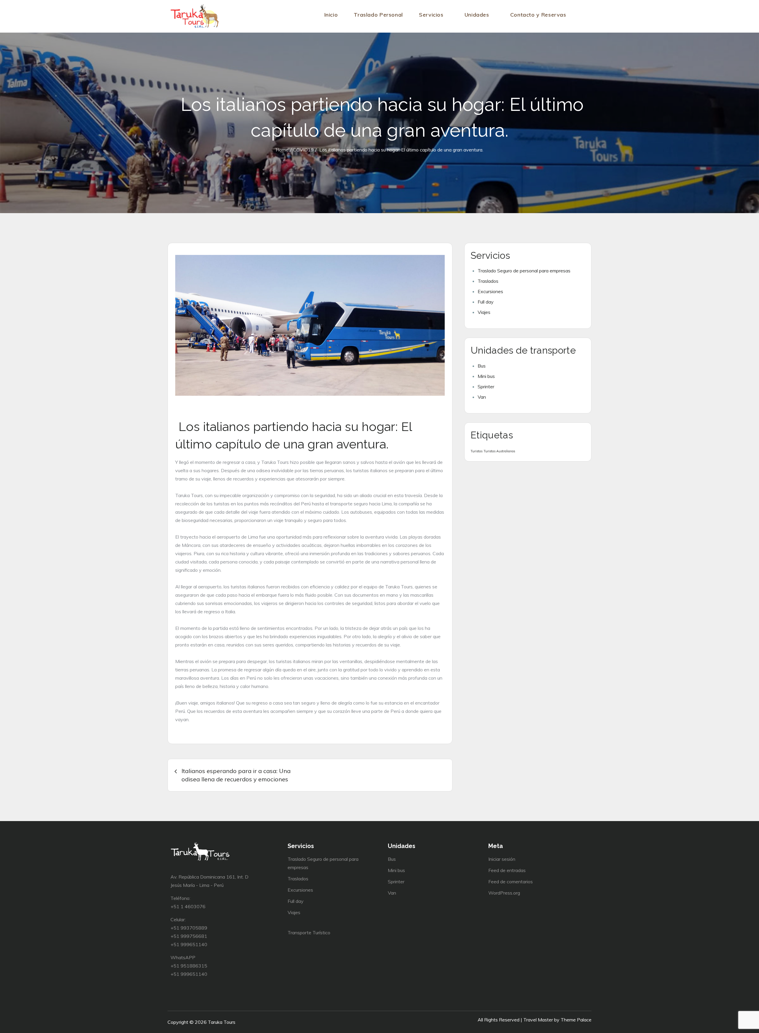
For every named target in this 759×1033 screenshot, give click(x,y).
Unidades (477, 14)
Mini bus (486, 376)
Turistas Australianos (499, 451)
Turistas (476, 451)
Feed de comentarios (510, 881)
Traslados (488, 281)
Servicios (431, 14)
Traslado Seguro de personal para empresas (524, 271)
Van (482, 397)
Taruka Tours (221, 1022)
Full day (486, 302)
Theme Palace (576, 1020)
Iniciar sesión (501, 859)
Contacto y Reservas (538, 14)
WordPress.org (504, 893)
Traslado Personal (378, 14)
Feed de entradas (507, 870)
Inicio (331, 14)
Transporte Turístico (309, 932)
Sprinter (486, 386)
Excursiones (490, 291)
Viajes (484, 312)
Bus (482, 366)
